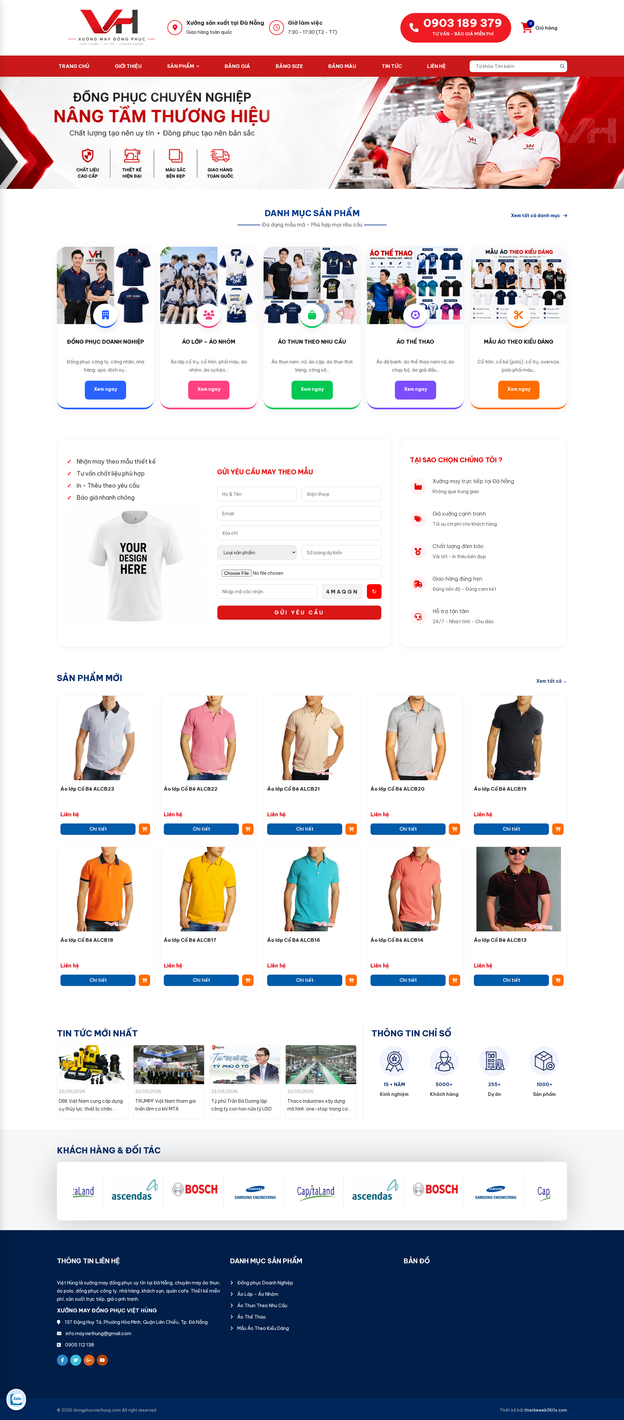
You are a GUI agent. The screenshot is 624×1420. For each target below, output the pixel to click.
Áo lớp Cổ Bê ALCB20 (397, 789)
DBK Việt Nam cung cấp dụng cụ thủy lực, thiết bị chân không (319, 1109)
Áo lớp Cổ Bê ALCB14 (396, 940)
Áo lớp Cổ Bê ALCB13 (500, 940)
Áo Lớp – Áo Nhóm (208, 341)
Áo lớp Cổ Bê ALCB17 (190, 940)
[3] (281, 1191)
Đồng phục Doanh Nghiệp (105, 341)
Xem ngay (105, 389)
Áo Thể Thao (415, 341)
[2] (221, 1191)
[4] (101, 1191)
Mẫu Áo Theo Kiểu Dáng (518, 341)
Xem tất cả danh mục (535, 215)
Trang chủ (73, 66)
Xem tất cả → (551, 681)
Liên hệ (436, 66)
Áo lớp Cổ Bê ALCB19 (500, 789)
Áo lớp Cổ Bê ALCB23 (87, 789)
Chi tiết (98, 829)
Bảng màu (342, 66)
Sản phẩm (180, 66)
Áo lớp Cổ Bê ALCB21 (293, 789)
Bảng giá (237, 66)
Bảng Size (289, 66)
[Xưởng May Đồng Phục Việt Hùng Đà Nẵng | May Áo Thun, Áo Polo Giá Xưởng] (112, 27)
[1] (161, 1191)
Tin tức (392, 66)
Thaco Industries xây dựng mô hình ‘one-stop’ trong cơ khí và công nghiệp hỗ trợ (241, 1109)
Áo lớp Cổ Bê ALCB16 (293, 940)
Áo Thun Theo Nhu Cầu (312, 341)
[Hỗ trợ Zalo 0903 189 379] (16, 1399)
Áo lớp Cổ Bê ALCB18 (86, 940)
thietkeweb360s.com (545, 1410)
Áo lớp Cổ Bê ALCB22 (190, 789)
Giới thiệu (128, 66)
